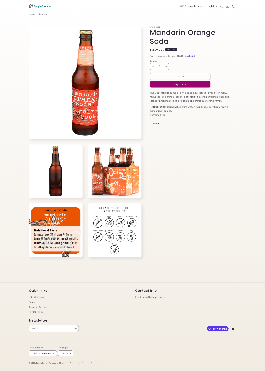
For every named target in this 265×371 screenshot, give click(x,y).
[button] (221, 6)
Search (32, 302)
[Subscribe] (75, 328)
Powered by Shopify (57, 363)
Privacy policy (88, 363)
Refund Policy (36, 312)
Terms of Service (38, 307)
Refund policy (74, 363)
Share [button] (156, 123)
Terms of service (104, 363)
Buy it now (180, 84)
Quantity (154, 61)
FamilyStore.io (42, 363)
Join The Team (37, 297)
